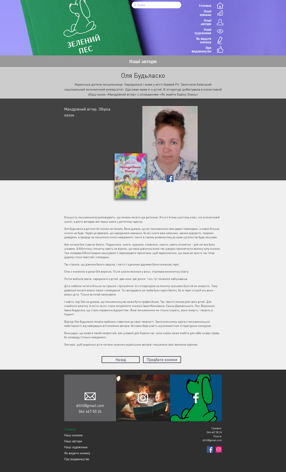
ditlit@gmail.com (90, 405)
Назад (121, 359)
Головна (70, 429)
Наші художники (76, 447)
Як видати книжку (77, 453)
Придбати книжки (162, 359)
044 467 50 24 (90, 411)
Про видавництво (76, 459)
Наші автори (73, 441)
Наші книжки (73, 435)
